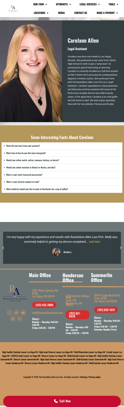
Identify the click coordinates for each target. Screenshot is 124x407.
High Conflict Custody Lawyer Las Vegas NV (20, 352)
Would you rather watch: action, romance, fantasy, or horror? (32, 160)
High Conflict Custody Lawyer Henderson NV (69, 363)
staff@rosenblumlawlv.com (47, 313)
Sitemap (83, 377)
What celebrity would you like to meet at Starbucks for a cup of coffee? (37, 189)
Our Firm (38, 4)
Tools (112, 4)
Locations (39, 13)
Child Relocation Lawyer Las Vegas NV (89, 352)
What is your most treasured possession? (24, 174)
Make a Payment (106, 13)
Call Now (65, 400)
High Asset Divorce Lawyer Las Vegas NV (56, 352)
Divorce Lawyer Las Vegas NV (54, 355)
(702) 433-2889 (44, 305)
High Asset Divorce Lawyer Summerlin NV (57, 359)
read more (94, 241)
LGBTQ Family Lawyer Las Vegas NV (25, 355)
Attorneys (62, 4)
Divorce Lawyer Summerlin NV (26, 359)
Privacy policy (95, 377)
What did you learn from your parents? (23, 145)
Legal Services (88, 4)
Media (61, 13)
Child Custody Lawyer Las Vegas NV (81, 355)
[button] (62, 146)
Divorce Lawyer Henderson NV (37, 363)
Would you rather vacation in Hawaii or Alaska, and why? (31, 167)
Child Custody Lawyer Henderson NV (104, 363)
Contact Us (80, 13)
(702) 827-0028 (75, 314)
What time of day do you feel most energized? (26, 153)
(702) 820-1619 (106, 310)
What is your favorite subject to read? (22, 181)
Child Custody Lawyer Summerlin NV (91, 359)
